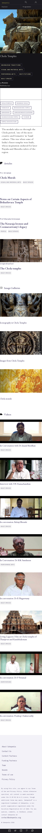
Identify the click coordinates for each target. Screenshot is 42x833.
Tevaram (26, 117)
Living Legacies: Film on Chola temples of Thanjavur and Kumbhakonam (18, 638)
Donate (4, 770)
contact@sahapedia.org (11, 818)
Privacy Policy (8, 779)
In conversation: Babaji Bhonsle (13, 522)
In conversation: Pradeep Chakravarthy (17, 716)
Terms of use (7, 775)
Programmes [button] (27, 7)
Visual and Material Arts (12, 69)
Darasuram (6, 112)
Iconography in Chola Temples (13, 322)
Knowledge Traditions (11, 65)
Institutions (25, 74)
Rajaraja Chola (22, 103)
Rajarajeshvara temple (10, 117)
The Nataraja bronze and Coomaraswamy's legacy (14, 225)
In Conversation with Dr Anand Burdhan (18, 445)
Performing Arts (8, 74)
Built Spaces (6, 78)
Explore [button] (5, 7)
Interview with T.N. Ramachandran (15, 484)
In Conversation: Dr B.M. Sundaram (15, 560)
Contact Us (6, 751)
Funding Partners (9, 761)
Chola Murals (7, 177)
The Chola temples (10, 268)
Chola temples (7, 103)
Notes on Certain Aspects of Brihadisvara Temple (16, 200)
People (3, 231)
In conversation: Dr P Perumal (13, 677)
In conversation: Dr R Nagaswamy (14, 598)
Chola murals (6, 398)
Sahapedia (5, 3)
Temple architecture (9, 121)
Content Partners (9, 756)
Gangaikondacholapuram (23, 112)
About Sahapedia (9, 747)
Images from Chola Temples (12, 360)
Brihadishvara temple (22, 108)
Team (4, 765)
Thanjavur (5, 108)
